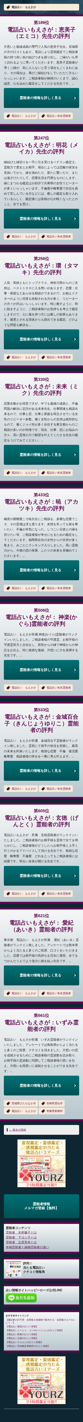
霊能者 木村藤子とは (21, 1232)
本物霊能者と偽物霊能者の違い (27, 1247)
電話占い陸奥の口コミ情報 (22, 1334)
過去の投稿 (17, 1129)
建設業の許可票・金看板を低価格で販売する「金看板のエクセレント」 (40, 1321)
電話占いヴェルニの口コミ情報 (24, 1342)
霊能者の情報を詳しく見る (40, 98)
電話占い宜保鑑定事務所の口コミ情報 (27, 1346)
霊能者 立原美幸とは (21, 1242)
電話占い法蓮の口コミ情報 (22, 1338)
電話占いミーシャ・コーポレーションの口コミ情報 (34, 1330)
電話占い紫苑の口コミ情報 (22, 1326)
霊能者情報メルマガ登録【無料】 (41, 1206)
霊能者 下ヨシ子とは (21, 1237)
